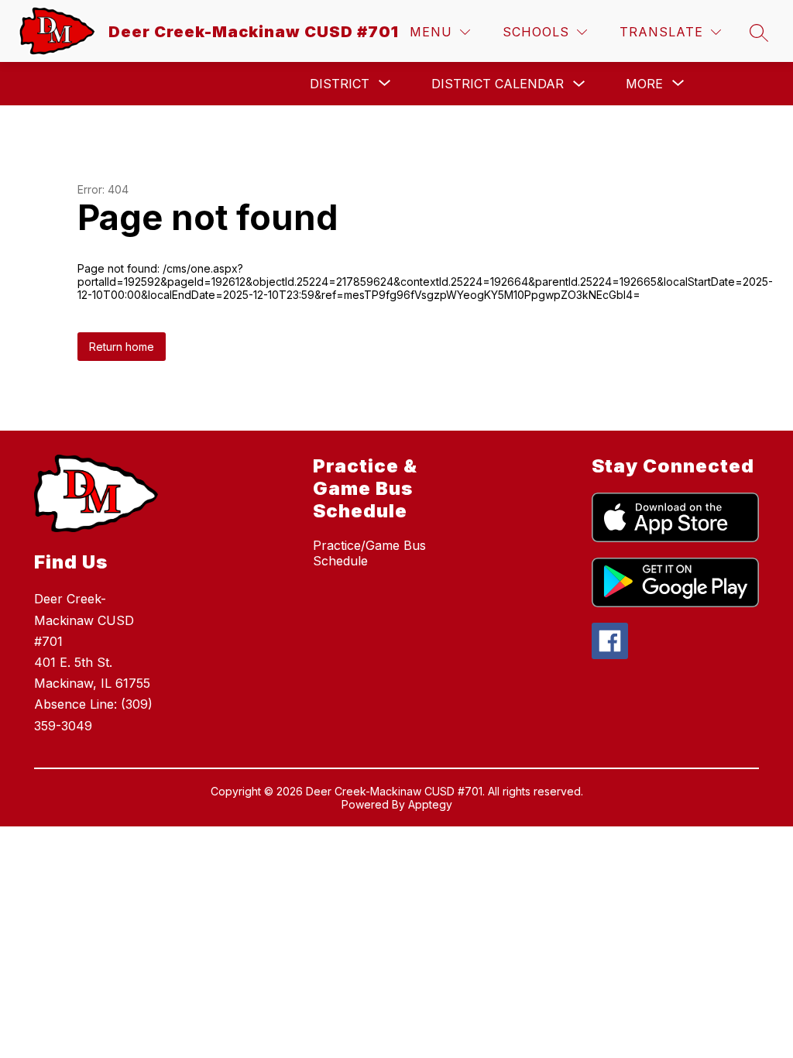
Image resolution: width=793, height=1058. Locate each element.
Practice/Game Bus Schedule (369, 553)
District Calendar (497, 83)
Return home (121, 346)
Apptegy (430, 804)
